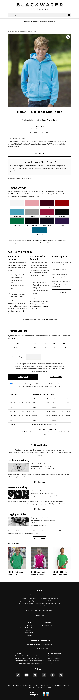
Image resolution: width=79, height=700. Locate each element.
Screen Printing (17, 357)
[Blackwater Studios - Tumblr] (52, 675)
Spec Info (25, 120)
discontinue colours (41, 240)
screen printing (13, 265)
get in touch (14, 171)
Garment (15, 384)
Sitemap (30, 687)
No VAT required (53, 384)
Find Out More (39, 482)
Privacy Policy (66, 685)
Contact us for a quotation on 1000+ (44, 424)
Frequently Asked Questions (29, 628)
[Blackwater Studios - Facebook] (26, 675)
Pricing (49, 120)
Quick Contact (29, 632)
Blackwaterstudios (14, 685)
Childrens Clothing (21, 178)
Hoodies (14, 31)
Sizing (44, 120)
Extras (55, 120)
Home (26, 21)
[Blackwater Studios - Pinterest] (44, 675)
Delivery (28, 630)
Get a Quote (39, 153)
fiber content (15, 194)
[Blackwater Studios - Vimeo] (61, 675)
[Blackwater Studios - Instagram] (35, 675)
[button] (68, 37)
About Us (29, 635)
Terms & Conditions (55, 685)
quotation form (61, 265)
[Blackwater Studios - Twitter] (18, 675)
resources (42, 275)
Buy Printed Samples (48, 625)
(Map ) (58, 653)
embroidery (45, 319)
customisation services (35, 166)
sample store (14, 338)
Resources (29, 625)
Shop (30, 21)
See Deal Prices (56, 377)
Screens (40, 384)
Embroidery (33, 357)
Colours (31, 120)
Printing (38, 120)
